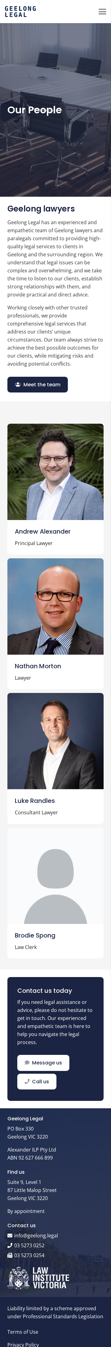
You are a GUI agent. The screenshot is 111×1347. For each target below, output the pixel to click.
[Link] (20, 11)
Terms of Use (22, 1331)
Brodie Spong (35, 935)
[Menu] (102, 11)
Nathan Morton (38, 666)
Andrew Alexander (43, 531)
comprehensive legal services (41, 323)
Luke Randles (35, 800)
